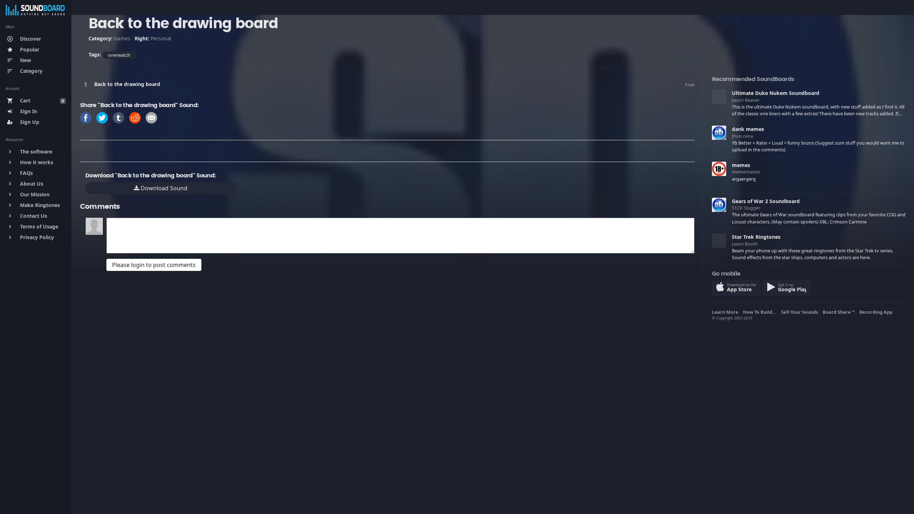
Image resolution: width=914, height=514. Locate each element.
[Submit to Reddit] (135, 117)
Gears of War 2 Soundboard (766, 201)
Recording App (877, 312)
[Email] (151, 117)
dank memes (748, 129)
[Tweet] (102, 117)
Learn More (726, 312)
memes (741, 165)
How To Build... (761, 312)
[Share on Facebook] (85, 117)
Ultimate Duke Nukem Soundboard (775, 93)
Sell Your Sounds (800, 312)
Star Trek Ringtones (756, 236)
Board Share (839, 312)
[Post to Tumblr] (118, 117)
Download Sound (163, 188)
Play (87, 84)
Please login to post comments (154, 265)
